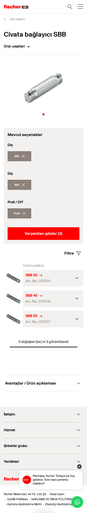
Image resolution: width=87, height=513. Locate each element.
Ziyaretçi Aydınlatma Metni (62, 504)
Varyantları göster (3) (43, 233)
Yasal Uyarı (56, 494)
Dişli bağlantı (17, 19)
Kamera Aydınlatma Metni (24, 504)
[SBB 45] (13, 299)
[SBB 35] (13, 278)
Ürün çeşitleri (14, 46)
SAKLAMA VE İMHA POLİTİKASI (52, 499)
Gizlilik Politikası (17, 499)
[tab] (43, 114)
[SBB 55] (13, 319)
